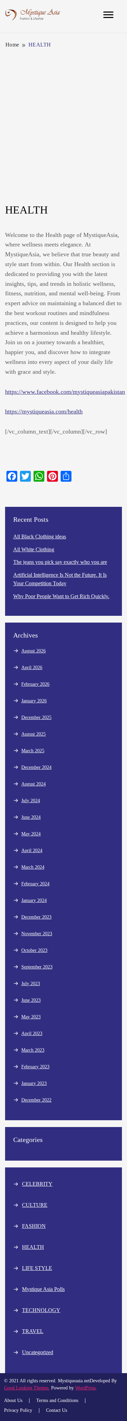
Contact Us (56, 1410)
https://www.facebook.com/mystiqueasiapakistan (65, 391)
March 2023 (32, 1050)
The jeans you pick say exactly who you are (60, 562)
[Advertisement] (63, 126)
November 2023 (36, 933)
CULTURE (34, 1205)
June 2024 (31, 817)
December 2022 (36, 1100)
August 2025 (33, 734)
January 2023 (34, 1083)
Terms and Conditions (57, 1400)
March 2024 (32, 867)
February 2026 (35, 684)
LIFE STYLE (37, 1268)
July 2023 (30, 983)
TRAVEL (32, 1331)
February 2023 (35, 1066)
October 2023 (34, 950)
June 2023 (31, 1000)
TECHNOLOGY (41, 1310)
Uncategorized (37, 1352)
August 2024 (33, 784)
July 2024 (30, 800)
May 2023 (31, 1016)
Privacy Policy (18, 1410)
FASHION (34, 1226)
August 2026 (33, 650)
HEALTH (33, 1247)
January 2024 (34, 900)
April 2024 (31, 850)
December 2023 (36, 917)
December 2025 (36, 717)
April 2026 (31, 667)
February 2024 (35, 883)
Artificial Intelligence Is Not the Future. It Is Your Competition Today (60, 579)
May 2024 (31, 833)
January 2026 (34, 700)
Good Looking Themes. (27, 1387)
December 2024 (36, 767)
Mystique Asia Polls (43, 1289)
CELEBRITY (37, 1184)
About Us (13, 1400)
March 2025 (32, 750)
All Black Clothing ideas (39, 536)
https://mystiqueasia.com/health (44, 411)
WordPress (85, 1387)
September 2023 (36, 967)
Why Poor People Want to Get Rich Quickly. (61, 596)
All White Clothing (33, 549)
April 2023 (31, 1033)
